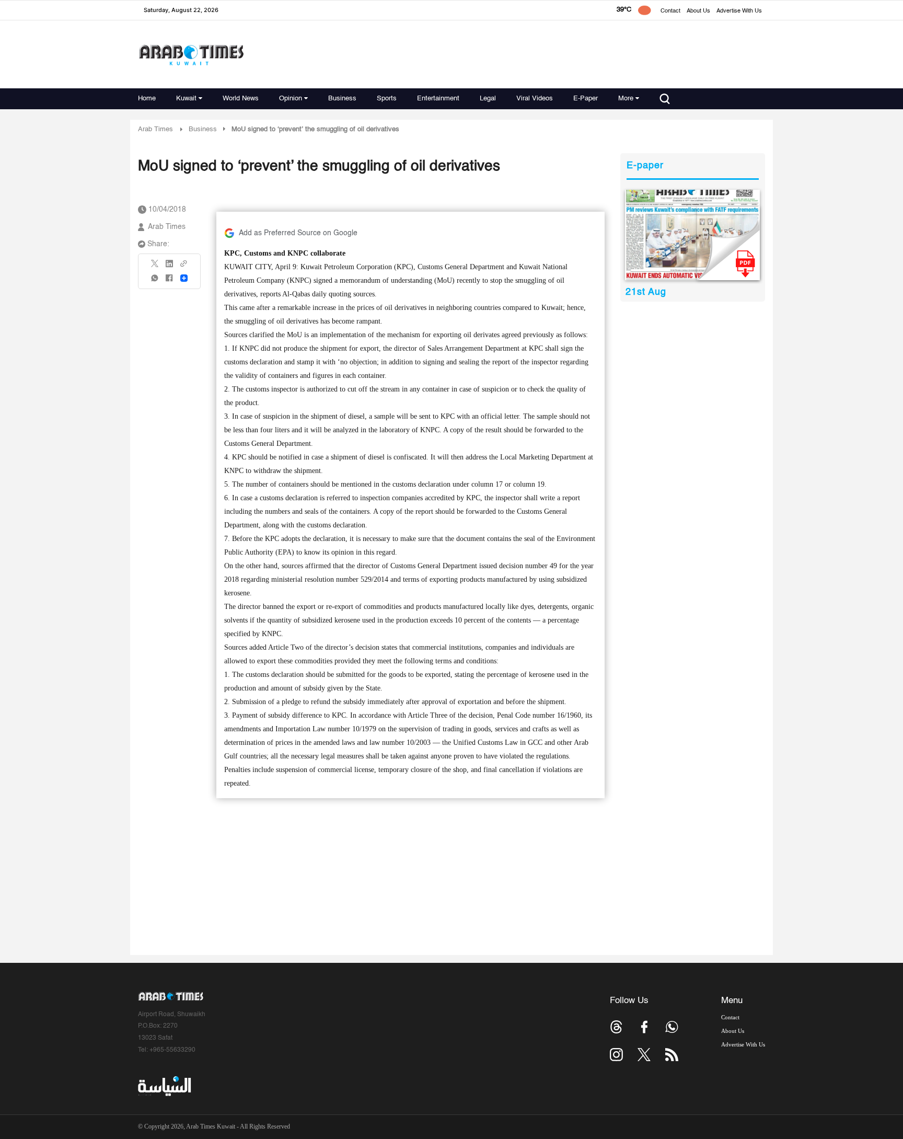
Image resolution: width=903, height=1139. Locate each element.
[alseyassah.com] (163, 1086)
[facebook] (169, 281)
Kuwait (186, 98)
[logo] (191, 54)
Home (147, 98)
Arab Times (155, 129)
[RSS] (671, 1054)
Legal (488, 98)
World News (241, 98)
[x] (644, 1054)
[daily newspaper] (692, 235)
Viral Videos (534, 98)
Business (342, 98)
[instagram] (616, 1054)
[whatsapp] (155, 281)
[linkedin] (169, 267)
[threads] (616, 1026)
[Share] (184, 278)
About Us (698, 11)
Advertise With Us (739, 11)
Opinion (290, 98)
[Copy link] (184, 267)
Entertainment (438, 98)
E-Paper (585, 98)
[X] (155, 267)
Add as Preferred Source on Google (298, 233)
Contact (670, 11)
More (625, 98)
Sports (387, 98)
